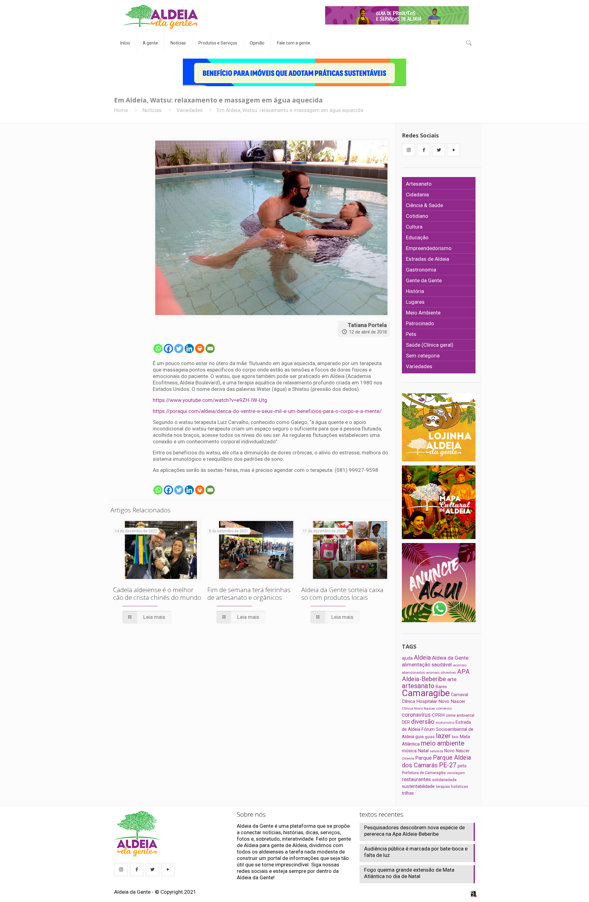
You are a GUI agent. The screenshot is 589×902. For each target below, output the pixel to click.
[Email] (210, 348)
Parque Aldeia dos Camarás (436, 761)
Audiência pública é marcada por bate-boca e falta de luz (416, 852)
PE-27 (447, 765)
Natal (423, 751)
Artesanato (419, 184)
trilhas (408, 793)
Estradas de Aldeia (427, 259)
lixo (455, 736)
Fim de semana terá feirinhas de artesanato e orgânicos (249, 593)
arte (451, 679)
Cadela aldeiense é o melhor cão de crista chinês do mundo (157, 593)
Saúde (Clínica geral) (429, 345)
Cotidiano (417, 216)
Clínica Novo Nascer (418, 708)
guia (419, 736)
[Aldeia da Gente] (160, 17)
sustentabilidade (418, 786)
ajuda (407, 658)
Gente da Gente (424, 280)
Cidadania (417, 194)
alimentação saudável (427, 664)
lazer (443, 736)
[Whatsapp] (158, 348)
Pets (411, 334)
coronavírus (416, 715)
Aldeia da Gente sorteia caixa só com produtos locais (342, 593)
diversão (422, 721)
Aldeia (422, 657)
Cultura (414, 227)
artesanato (418, 686)
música (409, 751)
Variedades (189, 110)
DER (406, 722)
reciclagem (456, 773)
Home (121, 110)
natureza (436, 751)
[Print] (199, 348)
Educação (417, 237)
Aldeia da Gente (450, 658)
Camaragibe (426, 693)
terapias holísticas (452, 786)
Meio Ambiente (423, 313)
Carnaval (459, 694)
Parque (423, 758)
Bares (441, 686)
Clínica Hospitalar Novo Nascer (433, 701)
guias (430, 736)
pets (462, 766)
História (415, 291)
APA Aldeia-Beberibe (436, 675)
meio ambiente (442, 743)
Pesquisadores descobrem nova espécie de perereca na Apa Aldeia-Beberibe (414, 830)
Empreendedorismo (429, 248)
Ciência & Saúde (424, 205)
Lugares (415, 302)
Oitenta (408, 758)
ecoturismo (445, 722)
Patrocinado (420, 323)
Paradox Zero (474, 894)
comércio (444, 708)
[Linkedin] (189, 348)
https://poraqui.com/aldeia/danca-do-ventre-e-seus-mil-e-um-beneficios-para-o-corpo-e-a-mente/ (268, 411)
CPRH (438, 715)
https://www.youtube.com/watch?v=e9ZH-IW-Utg (210, 400)
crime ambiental (460, 715)
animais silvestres (441, 672)
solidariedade (444, 779)
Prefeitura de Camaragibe (424, 772)
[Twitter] (178, 348)
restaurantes (416, 779)
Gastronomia (421, 270)
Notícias (152, 110)
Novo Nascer (457, 750)
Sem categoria (423, 356)
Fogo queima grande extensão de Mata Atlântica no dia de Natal (409, 873)
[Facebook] (168, 348)
